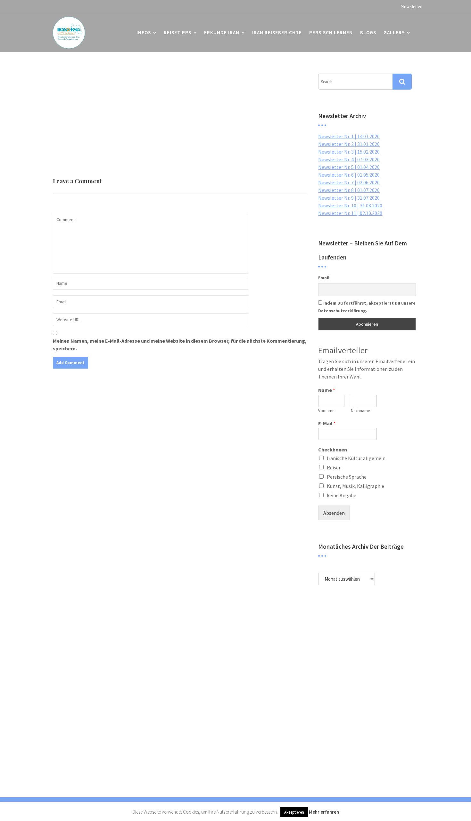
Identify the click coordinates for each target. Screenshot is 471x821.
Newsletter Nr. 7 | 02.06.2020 (349, 182)
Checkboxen (332, 449)
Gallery (394, 32)
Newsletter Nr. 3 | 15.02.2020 (349, 151)
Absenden (334, 513)
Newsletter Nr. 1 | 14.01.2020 (349, 136)
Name (326, 390)
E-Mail (327, 423)
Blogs (368, 32)
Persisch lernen (331, 32)
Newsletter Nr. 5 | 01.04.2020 (349, 167)
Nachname (360, 410)
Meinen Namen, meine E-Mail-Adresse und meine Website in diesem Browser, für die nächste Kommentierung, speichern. (180, 345)
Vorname (326, 410)
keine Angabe (341, 495)
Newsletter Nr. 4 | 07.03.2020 (349, 159)
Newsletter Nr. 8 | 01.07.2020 (349, 190)
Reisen (334, 467)
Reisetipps (177, 32)
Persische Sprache (347, 477)
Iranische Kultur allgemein (356, 458)
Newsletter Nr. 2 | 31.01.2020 (349, 144)
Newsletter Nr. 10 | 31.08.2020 (350, 205)
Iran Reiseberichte (277, 32)
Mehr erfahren (324, 812)
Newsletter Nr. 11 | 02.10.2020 (350, 213)
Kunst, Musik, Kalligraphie (355, 486)
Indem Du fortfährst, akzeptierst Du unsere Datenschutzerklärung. (367, 307)
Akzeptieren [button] (294, 812)
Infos (143, 32)
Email (323, 278)
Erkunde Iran (221, 32)
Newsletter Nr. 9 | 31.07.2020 (349, 198)
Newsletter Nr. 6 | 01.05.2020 (349, 174)
